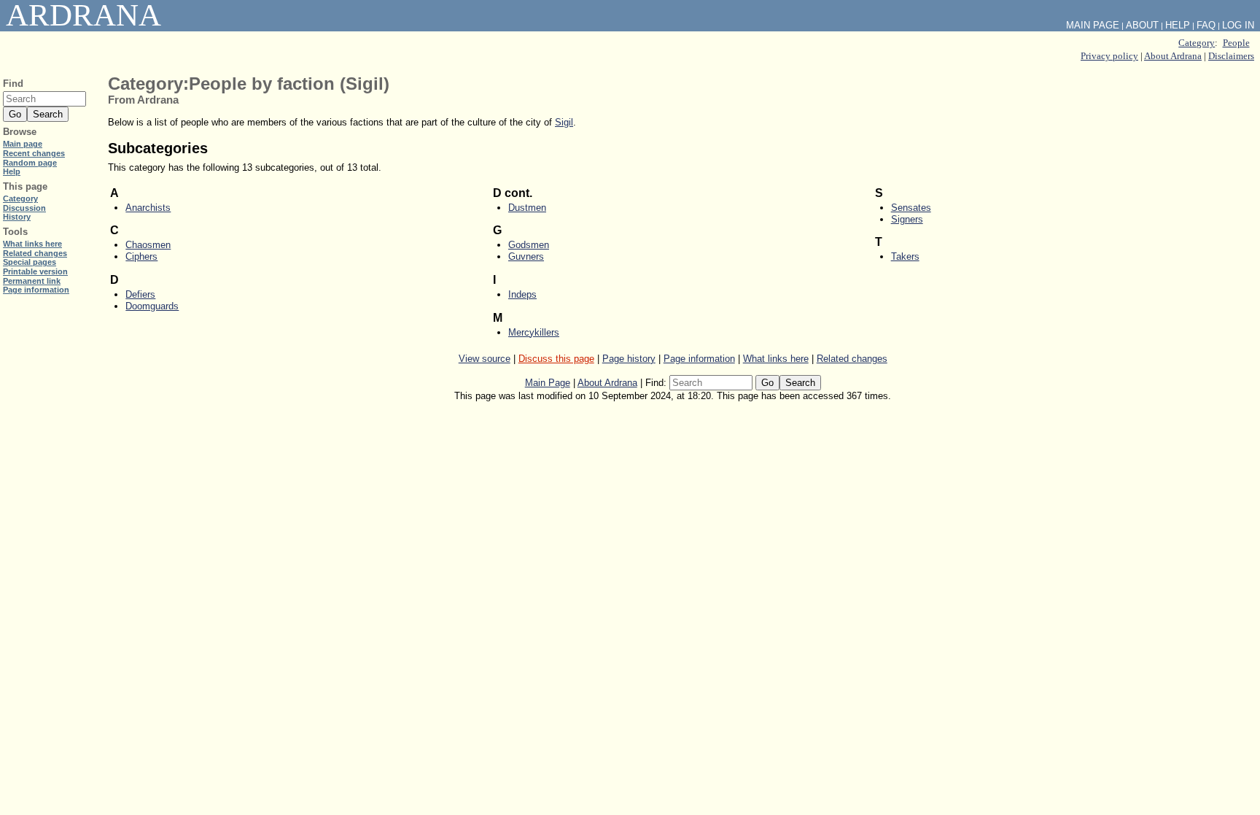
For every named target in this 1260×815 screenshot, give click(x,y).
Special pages (29, 262)
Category (1196, 42)
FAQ (1206, 25)
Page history (629, 358)
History (17, 216)
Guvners (526, 256)
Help (1177, 25)
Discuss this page (556, 358)
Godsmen (528, 244)
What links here (776, 358)
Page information (699, 358)
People (1236, 42)
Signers (907, 219)
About (1142, 25)
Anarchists (148, 207)
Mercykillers (533, 332)
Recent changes (34, 153)
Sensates (911, 207)
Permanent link (32, 281)
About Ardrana (1173, 55)
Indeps (522, 294)
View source (484, 358)
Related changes (852, 358)
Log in (1238, 25)
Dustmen (527, 207)
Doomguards (152, 306)
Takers (905, 256)
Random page (30, 162)
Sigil (564, 122)
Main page (22, 143)
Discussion (24, 208)
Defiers (140, 294)
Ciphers (141, 256)
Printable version (35, 271)
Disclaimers (1231, 55)
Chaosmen (148, 244)
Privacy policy (1109, 55)
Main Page (547, 382)
